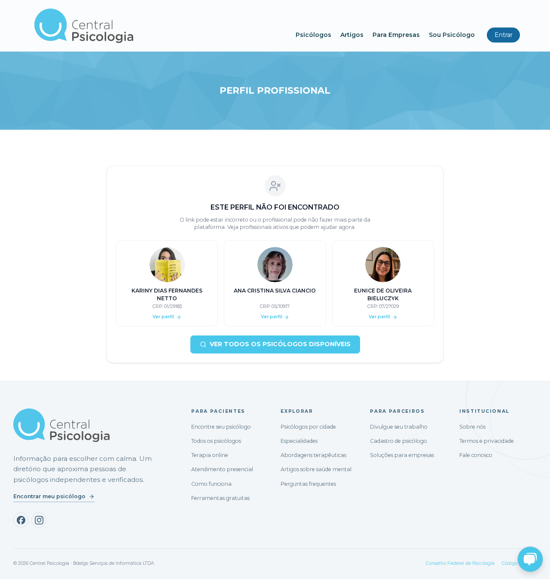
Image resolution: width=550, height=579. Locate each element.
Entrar (504, 35)
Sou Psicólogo (452, 35)
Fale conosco (475, 455)
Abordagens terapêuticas (313, 455)
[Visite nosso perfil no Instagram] (38, 519)
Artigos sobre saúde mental (316, 469)
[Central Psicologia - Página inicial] (160, 26)
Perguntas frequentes (308, 484)
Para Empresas (396, 35)
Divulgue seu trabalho (399, 427)
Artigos (352, 35)
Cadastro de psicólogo (398, 441)
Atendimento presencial (222, 469)
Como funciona (211, 484)
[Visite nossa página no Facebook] (20, 519)
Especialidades (299, 441)
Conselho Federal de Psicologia (460, 563)
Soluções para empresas (402, 455)
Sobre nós (472, 427)
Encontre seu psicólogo (221, 427)
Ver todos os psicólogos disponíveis (280, 344)
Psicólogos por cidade (308, 427)
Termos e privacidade (486, 441)
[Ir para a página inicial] (61, 425)
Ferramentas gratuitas (220, 498)
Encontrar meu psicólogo (49, 496)
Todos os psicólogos (216, 441)
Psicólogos (313, 35)
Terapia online (209, 455)
